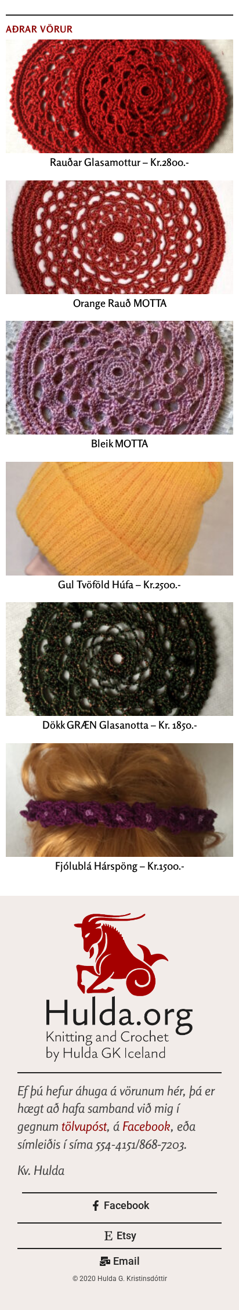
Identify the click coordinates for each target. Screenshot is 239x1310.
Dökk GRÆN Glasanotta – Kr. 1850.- (119, 724)
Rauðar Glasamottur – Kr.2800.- (119, 161)
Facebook (146, 1126)
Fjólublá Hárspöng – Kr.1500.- (119, 865)
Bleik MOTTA (119, 443)
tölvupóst (84, 1126)
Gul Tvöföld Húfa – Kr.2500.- (119, 584)
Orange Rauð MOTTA (119, 302)
